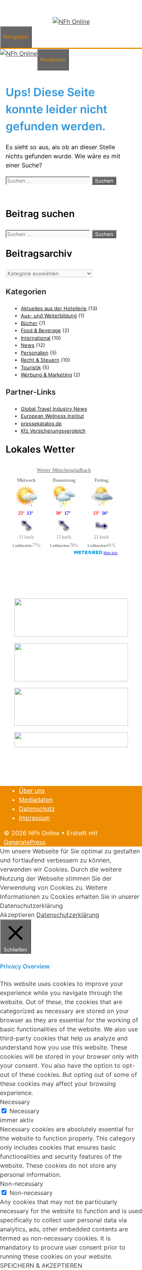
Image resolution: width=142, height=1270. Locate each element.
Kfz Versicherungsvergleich (53, 431)
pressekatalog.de (41, 423)
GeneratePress (24, 842)
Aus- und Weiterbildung (49, 315)
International (35, 338)
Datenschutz (37, 808)
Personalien (34, 353)
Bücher (29, 323)
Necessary (24, 1111)
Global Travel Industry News (54, 409)
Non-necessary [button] (21, 1183)
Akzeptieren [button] (17, 915)
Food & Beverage (41, 330)
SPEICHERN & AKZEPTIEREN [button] (41, 1265)
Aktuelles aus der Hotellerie (54, 308)
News (27, 345)
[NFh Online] (71, 21)
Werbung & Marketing (46, 375)
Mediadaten (36, 799)
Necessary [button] (15, 1102)
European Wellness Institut (52, 416)
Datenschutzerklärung (67, 915)
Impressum (34, 818)
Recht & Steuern (40, 360)
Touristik (31, 367)
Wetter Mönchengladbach (64, 470)
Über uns (32, 790)
